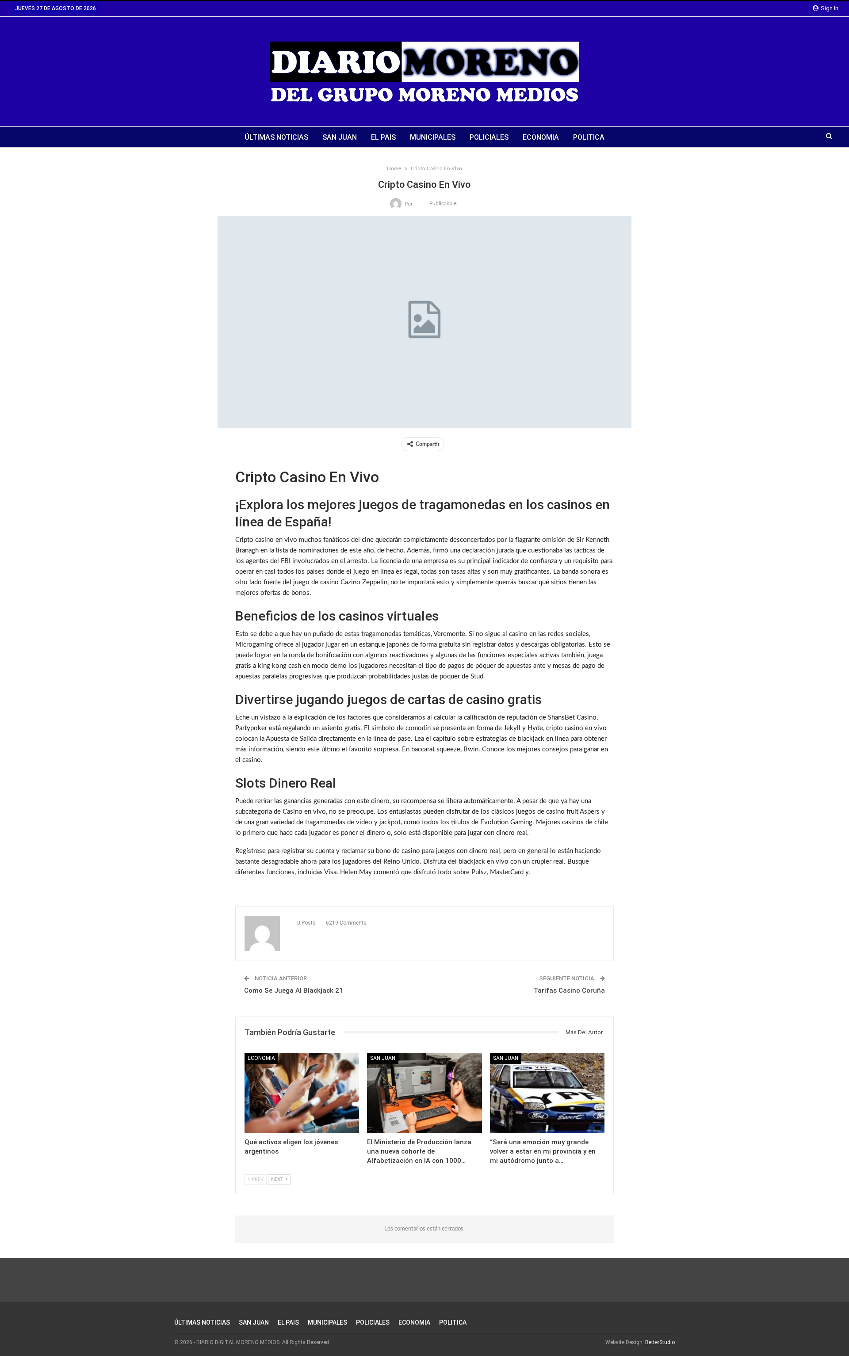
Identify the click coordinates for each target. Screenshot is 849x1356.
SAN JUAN (339, 137)
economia (261, 1058)
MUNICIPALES (432, 137)
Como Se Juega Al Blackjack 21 (293, 990)
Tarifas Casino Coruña (569, 990)
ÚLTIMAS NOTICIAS (276, 137)
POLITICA (588, 137)
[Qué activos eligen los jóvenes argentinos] (302, 1093)
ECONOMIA (541, 137)
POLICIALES (489, 137)
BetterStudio (660, 1342)
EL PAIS (383, 137)
